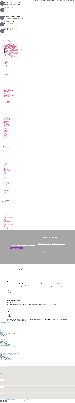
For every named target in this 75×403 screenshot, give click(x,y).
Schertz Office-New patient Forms (9, 46)
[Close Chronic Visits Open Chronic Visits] (8, 102)
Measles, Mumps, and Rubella (8, 217)
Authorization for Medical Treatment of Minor (10, 57)
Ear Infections (5, 163)
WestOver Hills (5, 62)
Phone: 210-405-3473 (8, 32)
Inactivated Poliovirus (7, 215)
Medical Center (5, 65)
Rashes (4, 168)
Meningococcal (5, 220)
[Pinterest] (6, 402)
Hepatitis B (5, 202)
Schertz (4, 63)
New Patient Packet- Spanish (8, 55)
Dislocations (5, 129)
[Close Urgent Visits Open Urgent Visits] (7, 190)
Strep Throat (5, 169)
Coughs (4, 151)
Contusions (5, 131)
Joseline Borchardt (6, 78)
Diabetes (4, 106)
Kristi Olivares (5, 79)
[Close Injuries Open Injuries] (5, 127)
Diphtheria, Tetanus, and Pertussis (9, 204)
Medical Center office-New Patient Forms (10, 45)
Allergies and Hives (6, 147)
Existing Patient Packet (7, 54)
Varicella (4, 218)
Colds (4, 149)
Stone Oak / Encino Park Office (8, 64)
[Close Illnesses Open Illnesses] (3, 146)
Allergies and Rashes (6, 192)
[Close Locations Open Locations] (6, 61)
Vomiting (4, 171)
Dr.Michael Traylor (6, 88)
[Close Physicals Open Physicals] (6, 181)
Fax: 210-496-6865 (7, 20)
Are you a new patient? (42, 251)
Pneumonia (5, 167)
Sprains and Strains (6, 128)
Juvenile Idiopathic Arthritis (7, 115)
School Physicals (6, 182)
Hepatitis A (5, 219)
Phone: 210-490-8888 (8, 19)
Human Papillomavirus (7, 221)
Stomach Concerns (6, 194)
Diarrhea (4, 152)
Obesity (4, 116)
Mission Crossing (6, 66)
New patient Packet (6, 43)
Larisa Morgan (5, 77)
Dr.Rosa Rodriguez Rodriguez (8, 90)
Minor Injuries (5, 193)
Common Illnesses (6, 191)
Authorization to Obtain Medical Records (10, 56)
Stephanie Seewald (6, 91)
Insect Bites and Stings (7, 137)
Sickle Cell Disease (6, 118)
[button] (38, 67)
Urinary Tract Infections (7, 170)
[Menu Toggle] (1, 39)
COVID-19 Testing (6, 150)
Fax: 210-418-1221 (7, 33)
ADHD (4, 103)
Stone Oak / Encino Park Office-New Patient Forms (11, 44)
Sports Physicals (6, 183)
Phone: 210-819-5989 (7, 5)
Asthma (4, 105)
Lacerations (5, 130)
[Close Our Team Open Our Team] (6, 75)
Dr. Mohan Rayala (6, 76)
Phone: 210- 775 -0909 (8, 26)
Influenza (4, 165)
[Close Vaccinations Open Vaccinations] (7, 201)
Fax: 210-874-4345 (7, 27)
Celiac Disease (5, 117)
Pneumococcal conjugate (7, 214)
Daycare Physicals (6, 184)
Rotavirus (5, 203)
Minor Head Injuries (6, 139)
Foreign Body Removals (7, 138)
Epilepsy (4, 114)
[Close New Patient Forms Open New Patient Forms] (9, 42)
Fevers (4, 164)
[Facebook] (1, 402)
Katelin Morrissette (6, 89)
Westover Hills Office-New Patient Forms (10, 47)
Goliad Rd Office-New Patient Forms (9, 48)
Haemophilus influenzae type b (8, 205)
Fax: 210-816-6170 (7, 6)
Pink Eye (4, 166)
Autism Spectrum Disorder (7, 104)
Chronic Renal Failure (6, 119)
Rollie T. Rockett (6, 87)
